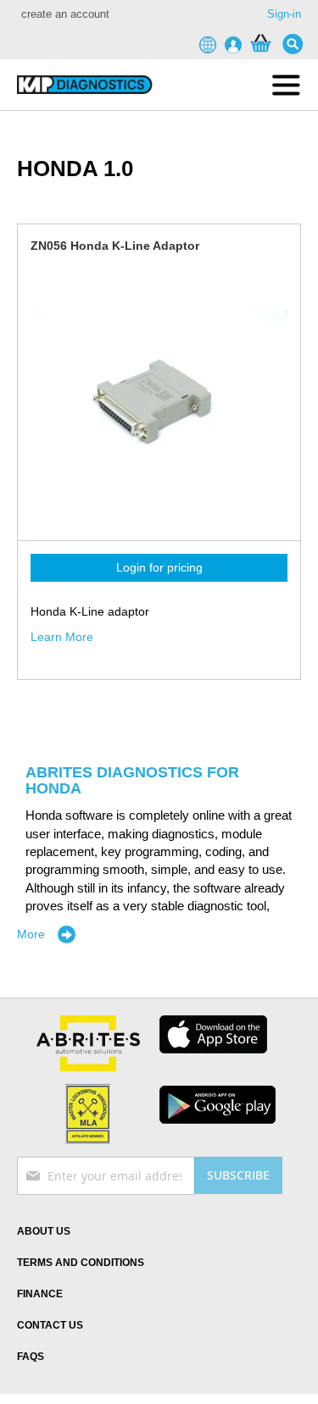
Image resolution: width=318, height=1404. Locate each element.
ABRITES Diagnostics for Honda (132, 781)
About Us (43, 1231)
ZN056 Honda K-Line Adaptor (115, 245)
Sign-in (284, 14)
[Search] (296, 44)
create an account (65, 14)
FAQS (30, 1357)
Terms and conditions (80, 1263)
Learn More (62, 637)
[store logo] (81, 84)
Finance (40, 1294)
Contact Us (50, 1325)
